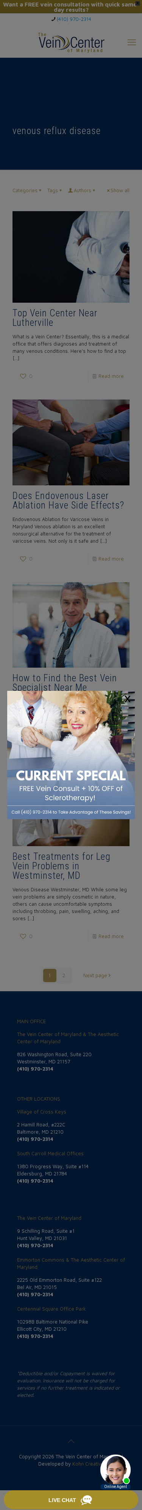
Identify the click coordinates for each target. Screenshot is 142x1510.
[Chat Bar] (71, 1500)
